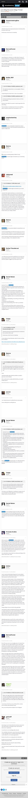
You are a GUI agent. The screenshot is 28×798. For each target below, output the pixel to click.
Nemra (8, 146)
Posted (7, 26)
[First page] (1, 17)
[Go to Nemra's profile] (3, 147)
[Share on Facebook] (2, 790)
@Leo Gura (4, 125)
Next (23, 17)
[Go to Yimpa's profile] (3, 319)
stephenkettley (11, 117)
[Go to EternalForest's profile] (3, 50)
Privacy (14, 793)
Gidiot (8, 566)
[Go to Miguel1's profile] (3, 684)
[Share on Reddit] (6, 790)
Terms (10, 793)
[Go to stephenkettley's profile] (3, 118)
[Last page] (26, 17)
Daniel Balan (10, 277)
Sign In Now (14, 780)
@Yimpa (3, 511)
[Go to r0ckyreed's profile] (3, 175)
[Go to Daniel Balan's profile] (3, 277)
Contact (24, 793)
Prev (4, 17)
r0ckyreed (9, 174)
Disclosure (19, 793)
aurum (8, 392)
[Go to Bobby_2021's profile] (3, 78)
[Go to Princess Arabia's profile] (3, 532)
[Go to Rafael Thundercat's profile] (3, 249)
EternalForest (10, 49)
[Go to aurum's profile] (3, 392)
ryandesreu (17, 86)
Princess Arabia (11, 532)
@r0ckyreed (4, 228)
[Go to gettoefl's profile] (3, 717)
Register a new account (14, 772)
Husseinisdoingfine (12, 20)
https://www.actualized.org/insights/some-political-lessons (13, 341)
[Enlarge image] (12, 186)
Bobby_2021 (10, 77)
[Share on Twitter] (4, 790)
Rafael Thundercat (12, 248)
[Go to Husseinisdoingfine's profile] (3, 21)
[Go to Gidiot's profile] (3, 567)
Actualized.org (5, 793)
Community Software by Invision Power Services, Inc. (14, 796)
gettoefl (9, 717)
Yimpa (8, 319)
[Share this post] (25, 26)
